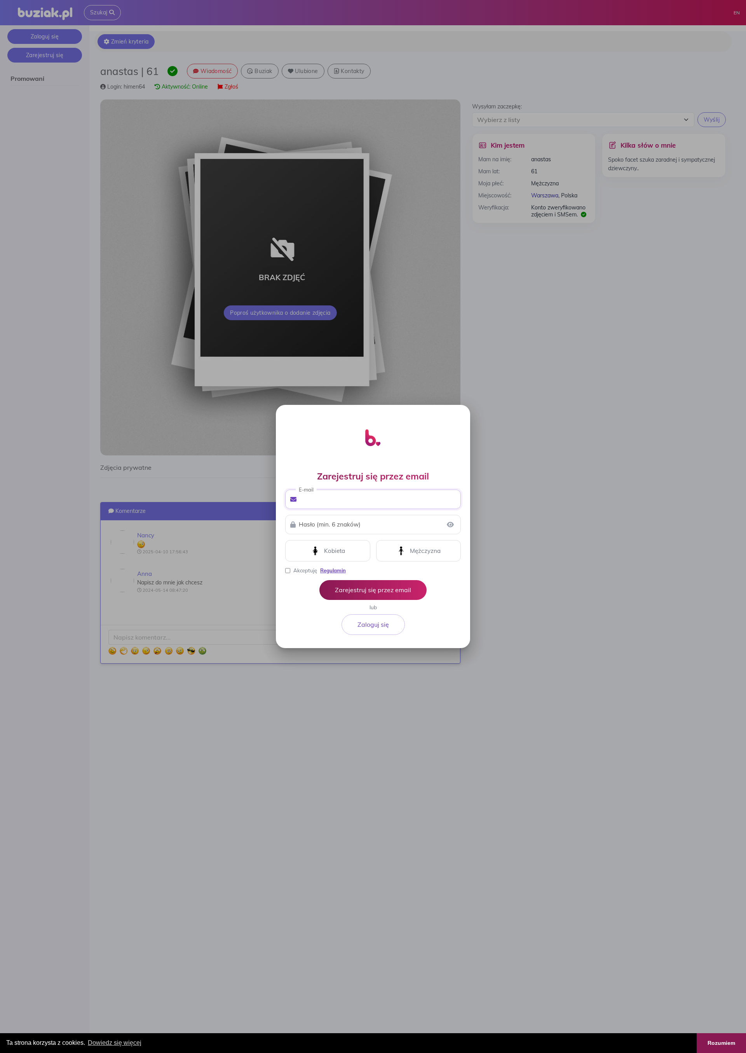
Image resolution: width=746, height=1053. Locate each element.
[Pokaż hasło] (450, 525)
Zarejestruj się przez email (373, 590)
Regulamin (333, 570)
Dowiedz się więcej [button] (114, 1042)
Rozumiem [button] (721, 1043)
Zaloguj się (373, 624)
